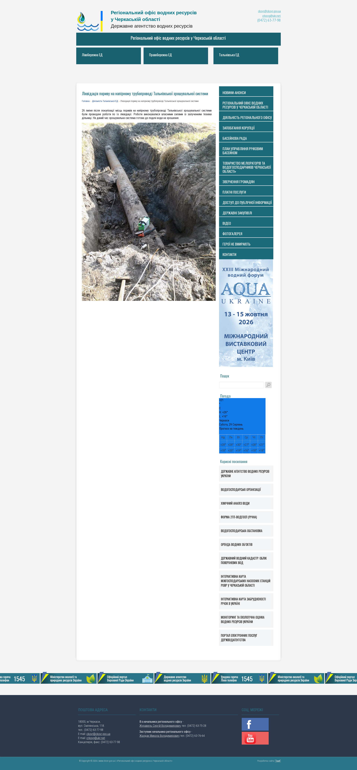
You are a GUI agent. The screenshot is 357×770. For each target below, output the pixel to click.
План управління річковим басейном (243, 150)
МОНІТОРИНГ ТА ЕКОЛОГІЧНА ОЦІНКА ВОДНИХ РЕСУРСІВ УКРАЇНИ (242, 619)
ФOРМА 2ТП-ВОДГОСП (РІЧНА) (239, 517)
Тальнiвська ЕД (229, 54)
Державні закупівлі (237, 212)
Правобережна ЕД (160, 54)
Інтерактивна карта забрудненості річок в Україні (243, 601)
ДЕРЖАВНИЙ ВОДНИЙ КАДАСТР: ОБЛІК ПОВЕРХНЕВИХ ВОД (244, 560)
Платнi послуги (234, 191)
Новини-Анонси (234, 92)
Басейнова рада (235, 138)
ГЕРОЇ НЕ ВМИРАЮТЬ (236, 243)
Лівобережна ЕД (92, 54)
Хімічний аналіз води (235, 503)
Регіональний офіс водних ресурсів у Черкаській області (178, 37)
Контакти (229, 254)
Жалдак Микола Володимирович (159, 736)
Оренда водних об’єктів (236, 544)
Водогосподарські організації (241, 489)
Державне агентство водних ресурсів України (245, 473)
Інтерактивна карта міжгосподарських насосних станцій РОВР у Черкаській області (245, 581)
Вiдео (227, 223)
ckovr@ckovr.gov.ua (269, 11)
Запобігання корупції (239, 127)
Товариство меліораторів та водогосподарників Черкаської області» (247, 167)
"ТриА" (278, 761)
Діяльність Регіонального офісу (247, 117)
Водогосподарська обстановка (241, 531)
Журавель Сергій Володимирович (160, 726)
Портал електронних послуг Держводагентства (239, 637)
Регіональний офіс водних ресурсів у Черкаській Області (91, 21)
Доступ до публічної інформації (247, 202)
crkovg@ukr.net (271, 16)
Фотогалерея (232, 233)
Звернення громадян (239, 181)
